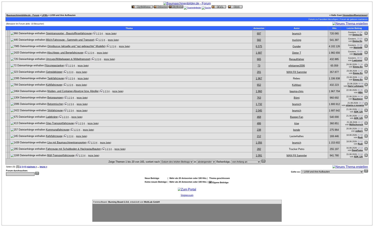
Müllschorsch (356, 124)
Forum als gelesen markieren (354, 19)
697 (259, 33)
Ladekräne (52, 116)
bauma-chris (296, 91)
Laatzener (357, 60)
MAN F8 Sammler (297, 72)
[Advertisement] (187, 213)
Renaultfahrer (296, 59)
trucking (296, 40)
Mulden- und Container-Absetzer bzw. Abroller (73, 91)
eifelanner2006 (296, 65)
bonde (296, 129)
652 (259, 84)
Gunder (297, 46)
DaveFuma (357, 150)
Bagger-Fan (296, 117)
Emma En (357, 34)
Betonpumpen (55, 97)
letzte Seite (111, 33)
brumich (296, 33)
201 (259, 72)
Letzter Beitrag (354, 28)
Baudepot (358, 99)
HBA (360, 92)
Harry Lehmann (355, 86)
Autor (297, 28)
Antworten (258, 28)
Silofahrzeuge (55, 110)
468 (259, 117)
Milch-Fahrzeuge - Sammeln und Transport (70, 39)
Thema (129, 28)
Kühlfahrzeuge (54, 84)
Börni (297, 97)
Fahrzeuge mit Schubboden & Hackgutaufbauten (73, 148)
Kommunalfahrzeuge (57, 129)
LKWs (45, 15)
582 (259, 40)
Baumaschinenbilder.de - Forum (22, 15)
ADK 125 (358, 111)
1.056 (259, 142)
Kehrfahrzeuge (54, 136)
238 (259, 129)
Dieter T (296, 52)
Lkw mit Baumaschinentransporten (66, 142)
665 (259, 59)
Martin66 (358, 47)
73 (259, 65)
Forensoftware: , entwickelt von (126, 202)
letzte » (43, 167)
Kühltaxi (296, 84)
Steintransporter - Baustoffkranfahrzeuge (69, 33)
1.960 (259, 91)
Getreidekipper (54, 71)
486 (259, 123)
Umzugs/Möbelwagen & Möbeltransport (68, 59)
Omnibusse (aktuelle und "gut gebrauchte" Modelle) (76, 46)
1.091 (259, 155)
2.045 (259, 110)
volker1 (359, 131)
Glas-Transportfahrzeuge (60, 123)
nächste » (32, 167)
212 (259, 136)
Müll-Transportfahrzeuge (60, 155)
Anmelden (348, 15)
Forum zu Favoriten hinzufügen (323, 19)
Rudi (360, 137)
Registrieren (360, 15)
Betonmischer (55, 104)
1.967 (259, 78)
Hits (334, 28)
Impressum (187, 195)
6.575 (259, 46)
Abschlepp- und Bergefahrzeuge (65, 52)
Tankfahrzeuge (55, 78)
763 (259, 97)
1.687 (259, 52)
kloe (296, 123)
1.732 (259, 104)
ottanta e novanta (355, 105)
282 (259, 149)
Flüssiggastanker (54, 65)
